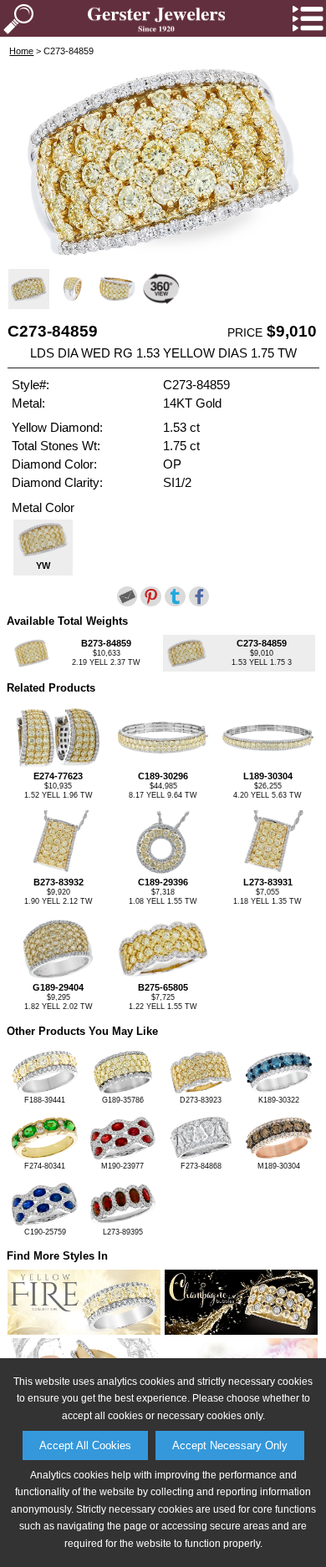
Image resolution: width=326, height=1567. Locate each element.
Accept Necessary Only (230, 1445)
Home (21, 51)
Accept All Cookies (85, 1445)
